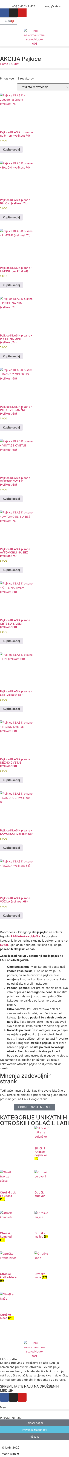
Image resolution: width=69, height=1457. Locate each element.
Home (4, 64)
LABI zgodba (8, 1359)
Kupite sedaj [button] (11, 149)
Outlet (15, 64)
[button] (34, 47)
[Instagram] (13, 12)
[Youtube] (22, 12)
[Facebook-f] (4, 12)
